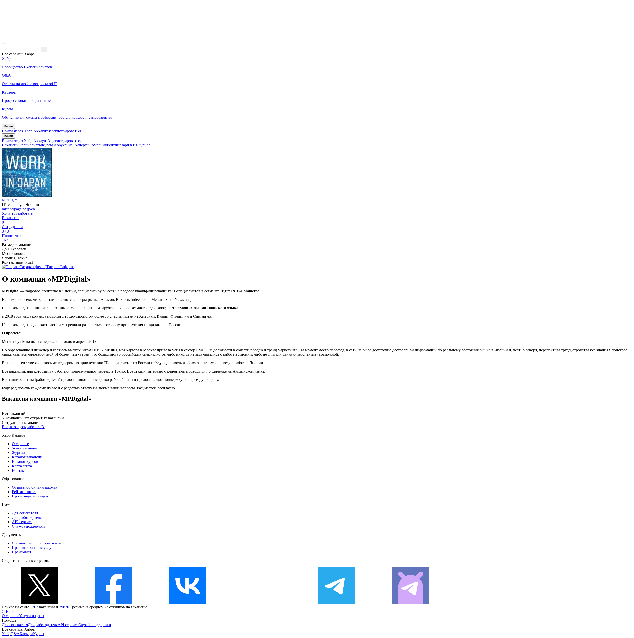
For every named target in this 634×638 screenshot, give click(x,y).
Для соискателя (25, 513)
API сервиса (22, 522)
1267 (34, 607)
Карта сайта (22, 466)
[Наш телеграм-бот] (410, 602)
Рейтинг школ (24, 492)
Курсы (38, 634)
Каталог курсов (25, 461)
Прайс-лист (21, 552)
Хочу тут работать (17, 213)
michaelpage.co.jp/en (18, 209)
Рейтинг (114, 145)
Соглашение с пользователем (36, 543)
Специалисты (30, 145)
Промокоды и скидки (30, 496)
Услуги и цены (24, 448)
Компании (98, 145)
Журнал (143, 145)
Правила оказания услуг (32, 547)
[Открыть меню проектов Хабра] (4, 43)
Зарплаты (129, 145)
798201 (65, 607)
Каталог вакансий (27, 457)
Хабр (6, 634)
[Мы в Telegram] (336, 602)
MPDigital (10, 200)
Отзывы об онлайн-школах (34, 487)
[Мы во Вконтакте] (188, 602)
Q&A (15, 634)
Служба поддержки (28, 526)
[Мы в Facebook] (113, 602)
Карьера (26, 634)
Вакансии (10, 145)
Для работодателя (27, 517)
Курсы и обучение (57, 145)
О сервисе (20, 444)
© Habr (8, 611)
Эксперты (81, 145)
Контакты (20, 470)
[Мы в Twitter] (39, 602)
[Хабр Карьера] (21, 49)
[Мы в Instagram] (262, 602)
